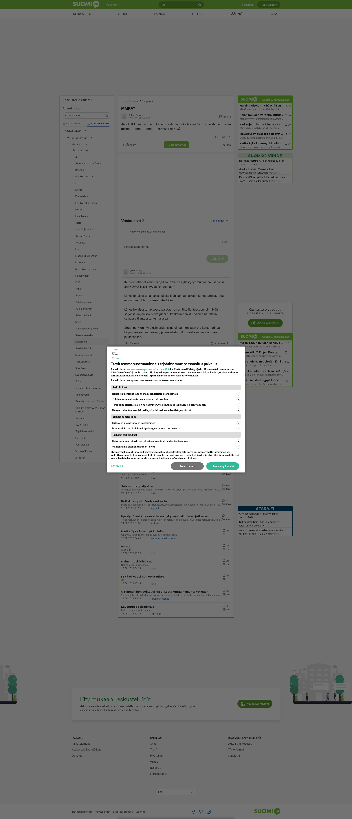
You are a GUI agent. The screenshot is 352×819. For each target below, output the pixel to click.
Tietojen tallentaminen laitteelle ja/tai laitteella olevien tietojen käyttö (151, 410)
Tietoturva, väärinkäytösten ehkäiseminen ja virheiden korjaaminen (150, 441)
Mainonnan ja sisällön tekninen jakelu (133, 446)
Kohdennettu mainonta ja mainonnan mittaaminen (140, 399)
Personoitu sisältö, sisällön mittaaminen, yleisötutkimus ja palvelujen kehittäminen (159, 404)
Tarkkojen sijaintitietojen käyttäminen (133, 422)
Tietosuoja (117, 465)
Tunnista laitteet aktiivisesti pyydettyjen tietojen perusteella (145, 428)
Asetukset (187, 466)
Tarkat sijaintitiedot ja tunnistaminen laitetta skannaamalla (145, 393)
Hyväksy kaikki (223, 466)
